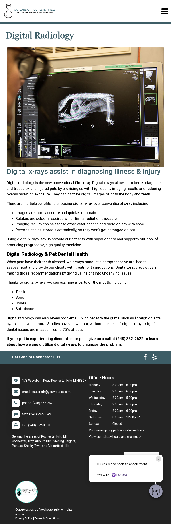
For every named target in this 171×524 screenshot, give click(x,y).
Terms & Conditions (47, 518)
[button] (156, 491)
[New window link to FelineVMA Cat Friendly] (27, 492)
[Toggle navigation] (165, 11)
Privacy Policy (24, 518)
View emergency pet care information (115, 430)
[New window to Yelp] (154, 358)
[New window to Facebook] (145, 358)
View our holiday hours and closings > (115, 436)
